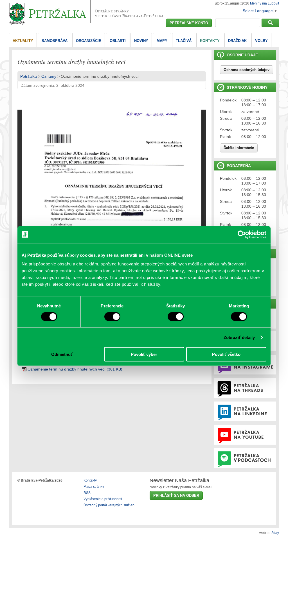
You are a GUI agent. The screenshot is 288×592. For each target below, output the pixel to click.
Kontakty (90, 480)
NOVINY (141, 41)
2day (275, 533)
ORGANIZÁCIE (88, 41)
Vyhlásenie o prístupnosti (103, 499)
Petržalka (28, 76)
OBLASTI (118, 41)
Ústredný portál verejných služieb (109, 505)
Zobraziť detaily (239, 337)
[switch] (112, 316)
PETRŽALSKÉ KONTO (189, 23)
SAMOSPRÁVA (55, 41)
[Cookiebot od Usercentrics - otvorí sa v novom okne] (241, 234)
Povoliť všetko (226, 354)
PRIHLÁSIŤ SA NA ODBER (176, 495)
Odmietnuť (62, 354)
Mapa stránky (94, 487)
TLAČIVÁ (184, 41)
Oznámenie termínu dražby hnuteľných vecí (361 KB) (75, 369)
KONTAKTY (210, 41)
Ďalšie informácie (239, 148)
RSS (87, 493)
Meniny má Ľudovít (264, 3)
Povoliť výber (144, 354)
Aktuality (23, 41)
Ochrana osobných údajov (246, 70)
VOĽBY (261, 41)
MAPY (162, 41)
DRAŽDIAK (237, 41)
